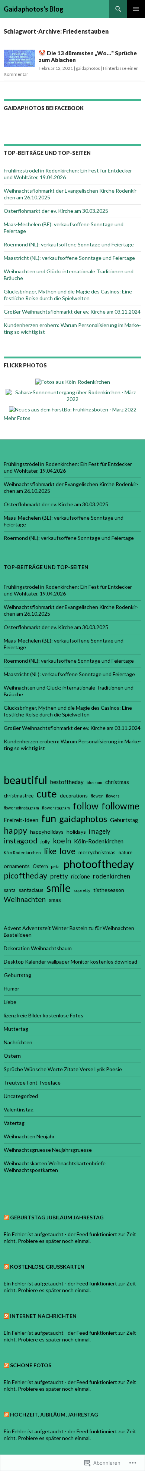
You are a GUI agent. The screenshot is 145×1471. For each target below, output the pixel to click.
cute (46, 793)
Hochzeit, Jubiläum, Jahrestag (54, 1414)
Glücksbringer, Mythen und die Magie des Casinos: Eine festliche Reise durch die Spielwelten (68, 294)
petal (56, 866)
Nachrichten (18, 1042)
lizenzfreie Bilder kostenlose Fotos (43, 1015)
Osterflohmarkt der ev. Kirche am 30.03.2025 (56, 211)
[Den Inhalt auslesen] (6, 1217)
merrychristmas (97, 852)
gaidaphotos (88, 68)
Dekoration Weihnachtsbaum (38, 948)
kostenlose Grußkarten (47, 1266)
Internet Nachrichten (43, 1316)
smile (58, 887)
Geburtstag (124, 820)
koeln (62, 840)
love (67, 851)
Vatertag (14, 1123)
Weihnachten (25, 899)
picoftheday (25, 875)
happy (15, 830)
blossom (94, 782)
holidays (76, 831)
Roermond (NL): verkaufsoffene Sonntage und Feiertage (69, 244)
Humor (11, 988)
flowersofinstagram (21, 807)
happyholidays (47, 831)
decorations (74, 795)
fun (48, 818)
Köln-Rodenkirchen (98, 841)
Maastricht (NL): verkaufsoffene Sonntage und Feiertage (69, 258)
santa (10, 890)
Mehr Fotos (17, 418)
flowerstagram (56, 807)
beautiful (25, 779)
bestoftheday (67, 781)
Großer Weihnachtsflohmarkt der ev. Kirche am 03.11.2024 (72, 311)
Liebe (10, 1002)
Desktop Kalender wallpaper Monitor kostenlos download (70, 961)
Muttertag (16, 1029)
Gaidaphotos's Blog (34, 9)
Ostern (40, 866)
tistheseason (108, 890)
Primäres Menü (136, 9)
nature (125, 852)
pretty (59, 876)
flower (97, 795)
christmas (117, 781)
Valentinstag (18, 1109)
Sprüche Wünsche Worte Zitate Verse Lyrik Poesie (63, 1069)
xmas (55, 899)
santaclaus (31, 890)
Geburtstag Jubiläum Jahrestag (57, 1217)
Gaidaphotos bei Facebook (44, 108)
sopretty (82, 890)
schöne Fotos (30, 1365)
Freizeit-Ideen (21, 820)
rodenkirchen (111, 876)
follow (86, 805)
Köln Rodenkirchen (22, 852)
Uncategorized (21, 1096)
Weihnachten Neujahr (29, 1136)
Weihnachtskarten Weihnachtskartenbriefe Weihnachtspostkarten (55, 1166)
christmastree (18, 796)
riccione (80, 876)
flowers (112, 795)
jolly (45, 841)
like (50, 851)
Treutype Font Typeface (32, 1082)
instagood (21, 840)
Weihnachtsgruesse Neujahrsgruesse (48, 1150)
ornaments (17, 866)
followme (120, 805)
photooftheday (99, 863)
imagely (99, 831)
